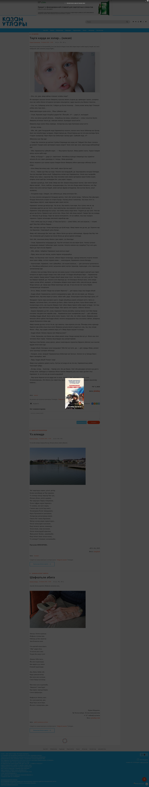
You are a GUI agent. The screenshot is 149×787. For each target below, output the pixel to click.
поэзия (36, 556)
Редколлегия (76, 30)
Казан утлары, (34, 439)
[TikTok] (143, 22)
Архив (52, 30)
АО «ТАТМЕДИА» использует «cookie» (11, 781)
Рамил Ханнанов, (35, 42)
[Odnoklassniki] (138, 22)
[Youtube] (140, 22)
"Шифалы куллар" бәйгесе (40, 573)
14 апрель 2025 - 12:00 (45, 438)
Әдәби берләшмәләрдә (39, 430)
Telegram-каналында (64, 399)
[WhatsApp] (97, 404)
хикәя (36, 395)
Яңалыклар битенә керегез (40, 564)
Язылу (84, 30)
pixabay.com (95, 718)
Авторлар (91, 30)
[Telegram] (145, 22)
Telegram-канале (62, 560)
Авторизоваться (81, 422)
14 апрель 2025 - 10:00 (45, 581)
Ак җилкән (35, 34)
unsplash (97, 551)
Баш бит (45, 30)
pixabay (97, 391)
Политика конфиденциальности (9, 784)
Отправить (93, 422)
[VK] (135, 22)
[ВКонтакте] (92, 404)
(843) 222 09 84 (144, 762)
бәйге (36, 722)
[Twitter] (133, 22)
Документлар (102, 749)
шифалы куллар (43, 722)
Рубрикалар (59, 30)
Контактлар (99, 30)
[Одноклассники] (95, 404)
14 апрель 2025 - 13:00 (47, 42)
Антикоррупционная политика (9, 779)
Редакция (68, 30)
